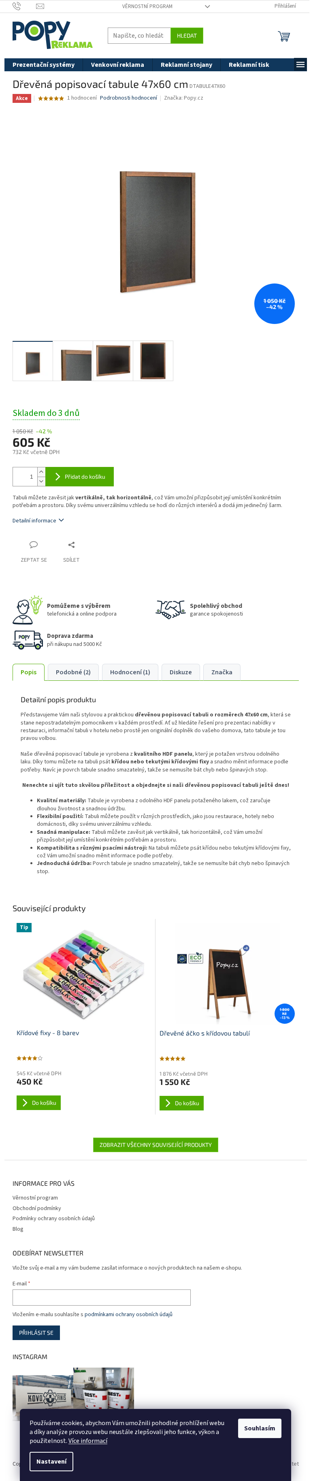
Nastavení (51, 1461)
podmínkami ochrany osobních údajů (129, 1315)
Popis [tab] (28, 672)
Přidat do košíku (85, 476)
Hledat (187, 35)
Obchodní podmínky (37, 1208)
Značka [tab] (221, 672)
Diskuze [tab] (181, 672)
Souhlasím (259, 1428)
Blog (18, 1229)
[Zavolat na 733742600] (24, 6)
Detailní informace (34, 521)
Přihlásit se (36, 1332)
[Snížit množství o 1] (41, 481)
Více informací (87, 1440)
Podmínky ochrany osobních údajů (54, 1219)
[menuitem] (43, 64)
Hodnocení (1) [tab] (130, 672)
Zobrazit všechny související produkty (156, 1144)
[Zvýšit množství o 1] (41, 472)
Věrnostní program (147, 6)
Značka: (183, 98)
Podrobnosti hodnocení (128, 98)
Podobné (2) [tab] (73, 672)
